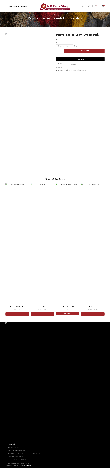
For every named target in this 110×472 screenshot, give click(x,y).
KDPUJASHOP (27, 465)
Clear (76, 46)
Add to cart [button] (67, 313)
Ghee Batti (42, 307)
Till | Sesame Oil (93, 307)
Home (50, 15)
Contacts (23, 6)
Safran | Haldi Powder (17, 307)
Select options (17, 314)
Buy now (81, 59)
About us (16, 6)
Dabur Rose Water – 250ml (67, 307)
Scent (57, 43)
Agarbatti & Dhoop (70, 70)
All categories (57, 15)
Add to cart (85, 51)
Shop (10, 6)
